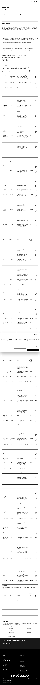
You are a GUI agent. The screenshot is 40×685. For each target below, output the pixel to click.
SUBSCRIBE (20, 646)
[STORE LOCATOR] (33, 1)
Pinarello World (6, 660)
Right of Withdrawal (24, 667)
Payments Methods (23, 670)
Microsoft (11, 259)
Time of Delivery (23, 669)
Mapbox (11, 305)
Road (4, 654)
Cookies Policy (9, 682)
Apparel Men (22, 655)
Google (11, 170)
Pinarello (11, 97)
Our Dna (4, 665)
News (4, 662)
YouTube (11, 371)
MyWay (4, 659)
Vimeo (11, 77)
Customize (19, 349)
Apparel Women (23, 656)
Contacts (5, 669)
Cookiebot (18, 62)
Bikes (4, 651)
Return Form (22, 666)
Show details (35, 346)
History (4, 666)
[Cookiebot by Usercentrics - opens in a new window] (34, 334)
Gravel (4, 655)
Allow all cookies (33, 349)
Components (22, 654)
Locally (11, 83)
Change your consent (5, 60)
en (31, 1)
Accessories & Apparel (24, 651)
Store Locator (5, 664)
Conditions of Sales (24, 664)
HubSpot (11, 75)
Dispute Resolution (24, 671)
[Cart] (36, 1)
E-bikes (4, 656)
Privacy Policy (4, 682)
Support (22, 661)
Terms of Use (22, 665)
